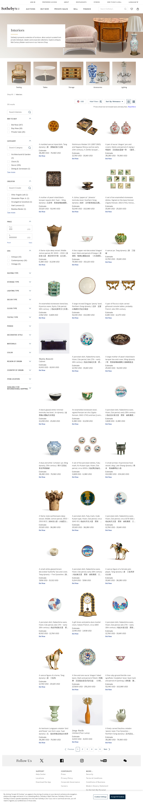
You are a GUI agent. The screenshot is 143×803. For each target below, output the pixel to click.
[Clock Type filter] (30, 308)
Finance (87, 9)
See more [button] (11, 172)
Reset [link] (9, 243)
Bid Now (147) (17, 125)
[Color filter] (30, 352)
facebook (61, 760)
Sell (76, 9)
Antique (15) (16, 257)
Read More (132, 107)
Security (89, 774)
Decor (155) (16, 165)
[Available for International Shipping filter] (30, 388)
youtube (103, 760)
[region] (71, 797)
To (9, 235)
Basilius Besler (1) (18, 209)
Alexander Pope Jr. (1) (20, 198)
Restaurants (81, 2)
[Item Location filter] (30, 379)
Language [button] (132, 2)
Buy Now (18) (16, 128)
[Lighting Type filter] (30, 290)
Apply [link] (30, 243)
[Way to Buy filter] (30, 118)
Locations (40, 778)
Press (63, 774)
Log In (32, 2)
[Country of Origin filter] (30, 370)
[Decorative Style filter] (30, 334)
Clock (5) (15, 161)
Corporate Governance (70, 782)
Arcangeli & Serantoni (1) (21, 202)
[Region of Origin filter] (30, 361)
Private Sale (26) (18, 132)
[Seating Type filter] (30, 273)
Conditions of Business (95, 782)
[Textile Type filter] (30, 317)
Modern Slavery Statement (97, 786)
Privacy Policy (67, 778)
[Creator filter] (30, 181)
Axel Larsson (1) (17, 205)
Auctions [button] (30, 9)
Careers (64, 786)
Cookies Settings (101, 797)
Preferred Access (49, 2)
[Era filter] (30, 250)
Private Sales (61, 9)
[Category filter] (30, 141)
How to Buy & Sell (114, 2)
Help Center (41, 774)
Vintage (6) (16, 264)
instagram (82, 760)
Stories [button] (97, 2)
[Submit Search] (125, 9)
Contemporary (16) (19, 260)
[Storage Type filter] (30, 282)
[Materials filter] (30, 343)
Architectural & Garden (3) (20, 156)
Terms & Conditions (94, 778)
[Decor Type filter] (30, 299)
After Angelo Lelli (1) (19, 195)
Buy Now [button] (45, 9)
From (10, 227)
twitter (41, 760)
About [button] (66, 2)
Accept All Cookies (117, 797)
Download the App (43, 782)
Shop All (10, 95)
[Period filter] (30, 326)
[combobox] (113, 9)
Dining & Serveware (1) (20, 169)
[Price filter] (30, 221)
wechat (125, 760)
